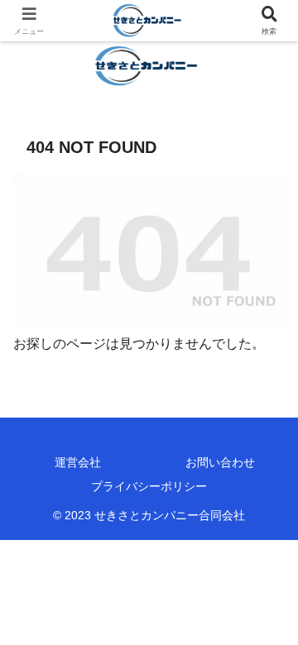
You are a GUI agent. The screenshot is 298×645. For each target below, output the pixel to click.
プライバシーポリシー (149, 486)
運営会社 (78, 462)
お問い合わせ (220, 462)
